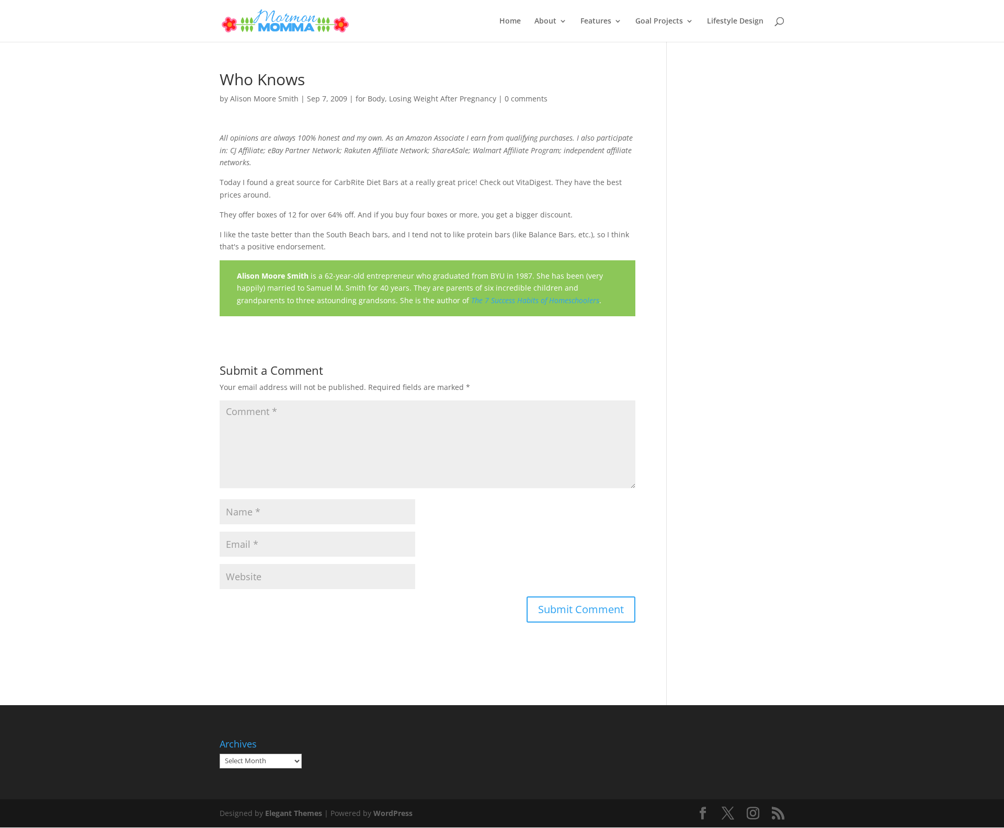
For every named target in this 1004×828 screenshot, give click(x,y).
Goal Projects (659, 21)
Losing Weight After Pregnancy (442, 99)
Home (510, 21)
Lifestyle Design (735, 21)
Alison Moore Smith (264, 99)
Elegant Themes (293, 813)
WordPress (393, 813)
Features (595, 21)
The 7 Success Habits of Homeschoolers (535, 300)
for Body (370, 99)
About (545, 21)
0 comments (526, 99)
